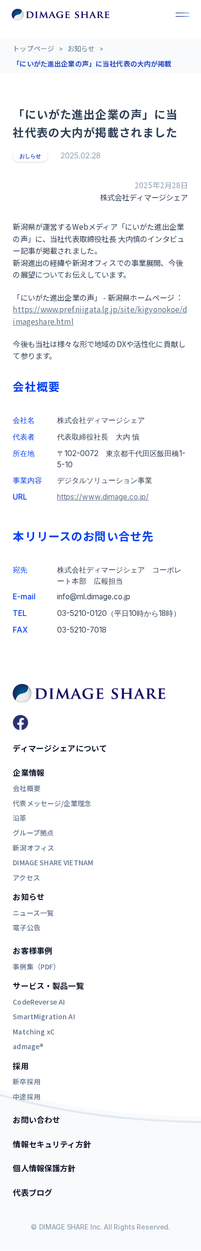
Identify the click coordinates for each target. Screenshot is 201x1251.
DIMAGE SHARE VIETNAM (53, 862)
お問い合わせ (36, 1119)
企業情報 (28, 772)
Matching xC (34, 1031)
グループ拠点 (33, 832)
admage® (28, 1046)
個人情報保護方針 (44, 1168)
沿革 (19, 818)
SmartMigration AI (44, 1016)
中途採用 (26, 1096)
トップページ (33, 48)
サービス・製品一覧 (48, 985)
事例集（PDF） (36, 966)
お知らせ (81, 48)
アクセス (26, 877)
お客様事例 (32, 950)
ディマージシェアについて (60, 748)
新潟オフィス (33, 848)
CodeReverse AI (39, 1002)
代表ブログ (32, 1192)
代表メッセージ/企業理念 (52, 803)
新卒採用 (26, 1081)
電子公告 (26, 927)
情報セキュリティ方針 (52, 1144)
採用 (20, 1066)
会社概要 (26, 788)
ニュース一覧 (33, 913)
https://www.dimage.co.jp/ (103, 497)
